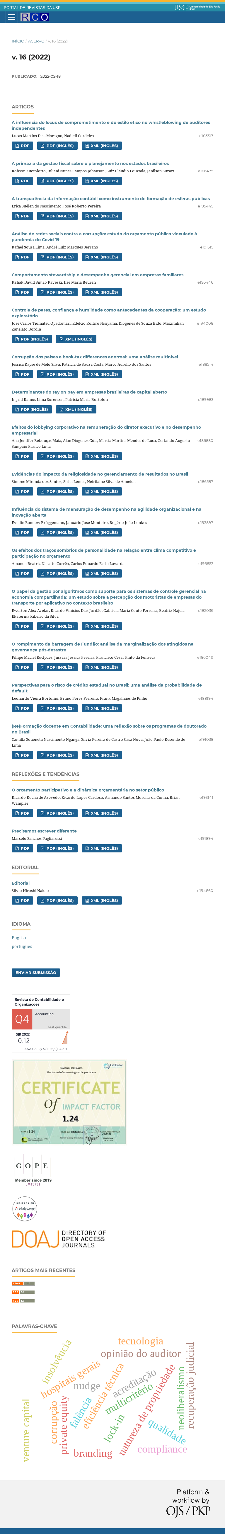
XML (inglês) (104, 145)
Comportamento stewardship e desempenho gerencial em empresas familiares (97, 274)
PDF (24, 145)
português (22, 946)
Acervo (36, 41)
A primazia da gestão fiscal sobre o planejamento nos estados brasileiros (90, 163)
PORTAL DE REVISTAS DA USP (32, 8)
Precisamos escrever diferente (44, 831)
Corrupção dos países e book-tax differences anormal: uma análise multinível (95, 357)
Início (18, 41)
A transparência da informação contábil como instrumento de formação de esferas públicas (111, 198)
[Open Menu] (12, 17)
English (19, 937)
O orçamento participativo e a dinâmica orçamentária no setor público (88, 790)
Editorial (21, 883)
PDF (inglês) (59, 145)
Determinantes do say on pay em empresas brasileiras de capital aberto (89, 392)
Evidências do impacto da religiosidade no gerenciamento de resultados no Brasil (100, 474)
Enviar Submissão (36, 972)
